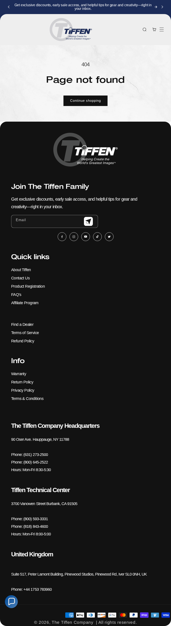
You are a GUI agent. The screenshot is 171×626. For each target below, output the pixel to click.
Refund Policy (22, 341)
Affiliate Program (25, 303)
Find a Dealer (22, 324)
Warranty (18, 374)
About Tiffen (21, 270)
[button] (162, 29)
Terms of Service (25, 333)
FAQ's (16, 294)
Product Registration (28, 286)
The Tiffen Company (73, 622)
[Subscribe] (88, 221)
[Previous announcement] (9, 7)
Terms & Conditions (27, 398)
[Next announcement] (162, 7)
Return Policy (22, 382)
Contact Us (20, 278)
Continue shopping (85, 100)
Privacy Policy (22, 390)
